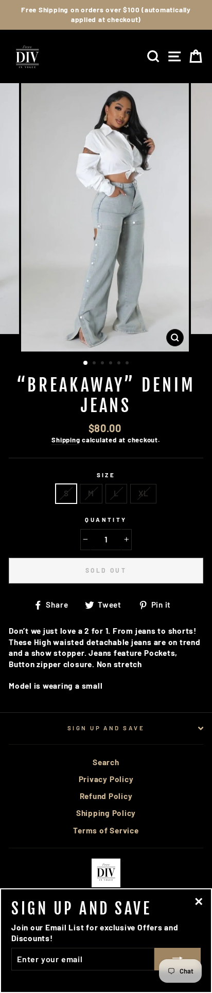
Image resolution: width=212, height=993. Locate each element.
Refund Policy (106, 796)
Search (106, 762)
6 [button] (128, 363)
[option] (106, 15)
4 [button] (111, 363)
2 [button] (95, 363)
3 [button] (103, 363)
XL (143, 493)
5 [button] (119, 363)
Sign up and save (106, 728)
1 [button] (86, 363)
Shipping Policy (106, 812)
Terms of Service (105, 830)
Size (106, 475)
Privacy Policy (106, 779)
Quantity (106, 519)
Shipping (65, 440)
